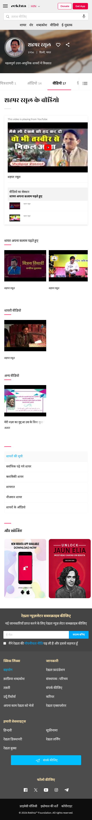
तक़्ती (6, 687)
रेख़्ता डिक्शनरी (12, 739)
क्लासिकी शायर (15, 477)
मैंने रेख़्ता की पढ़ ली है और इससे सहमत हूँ (43, 643)
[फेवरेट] (58, 44)
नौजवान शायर (14, 497)
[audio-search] (83, 16)
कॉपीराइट (66, 806)
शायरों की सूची (14, 456)
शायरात (10, 487)
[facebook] (25, 789)
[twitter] (35, 789)
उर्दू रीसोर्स (9, 696)
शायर (23, 25)
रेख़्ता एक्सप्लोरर (56, 705)
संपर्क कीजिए (54, 687)
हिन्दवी (7, 730)
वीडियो (59, 84)
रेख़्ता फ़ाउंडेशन (55, 669)
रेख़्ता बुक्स (9, 748)
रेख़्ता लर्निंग (53, 739)
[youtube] (46, 789)
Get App (80, 6)
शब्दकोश (41, 25)
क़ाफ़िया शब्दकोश (14, 678)
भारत (48, 52)
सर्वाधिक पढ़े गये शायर (18, 467)
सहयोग (7, 669)
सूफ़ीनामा (52, 730)
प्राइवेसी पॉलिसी (28, 806)
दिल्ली (42, 52)
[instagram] (56, 789)
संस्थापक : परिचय (57, 678)
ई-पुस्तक (67, 25)
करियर (50, 696)
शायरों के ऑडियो (15, 508)
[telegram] (66, 789)
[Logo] (18, 6)
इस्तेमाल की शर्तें (49, 806)
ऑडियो (34, 84)
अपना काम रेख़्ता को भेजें (18, 705)
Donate (65, 6)
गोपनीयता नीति (33, 643)
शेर (31, 25)
